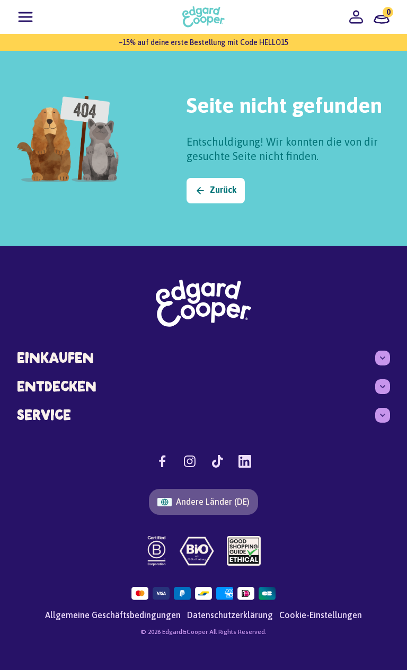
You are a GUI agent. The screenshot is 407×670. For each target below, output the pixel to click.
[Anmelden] (356, 16)
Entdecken (56, 386)
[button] (25, 16)
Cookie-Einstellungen (320, 615)
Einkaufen (55, 358)
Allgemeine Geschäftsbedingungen (113, 615)
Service (44, 415)
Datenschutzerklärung (230, 615)
